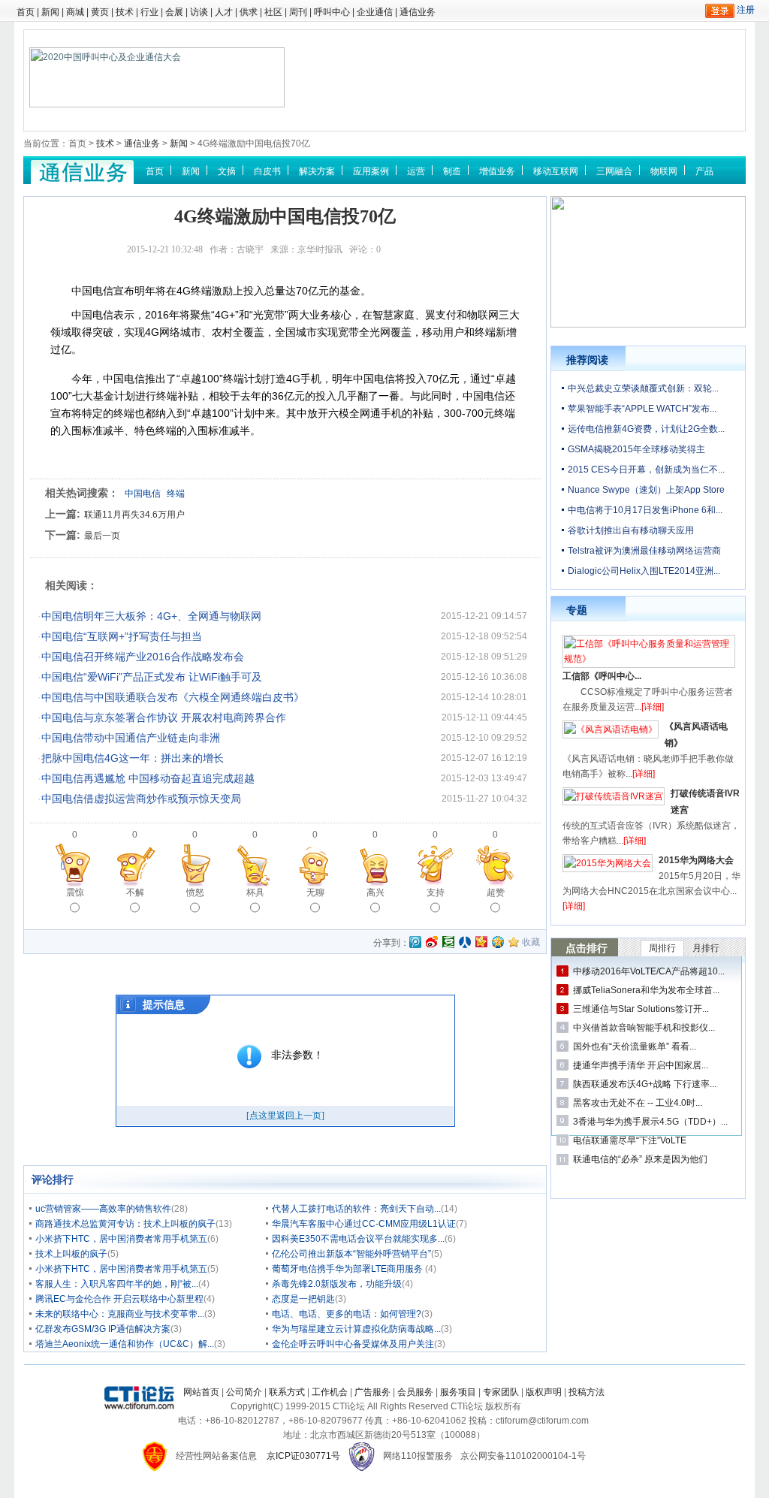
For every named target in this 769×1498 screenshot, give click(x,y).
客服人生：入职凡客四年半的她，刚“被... (116, 1284)
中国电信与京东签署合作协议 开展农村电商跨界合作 (163, 717)
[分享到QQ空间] (498, 942)
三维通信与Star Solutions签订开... (641, 1009)
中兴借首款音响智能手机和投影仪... (644, 1027)
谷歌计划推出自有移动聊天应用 (631, 530)
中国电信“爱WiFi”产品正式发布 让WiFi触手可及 (151, 677)
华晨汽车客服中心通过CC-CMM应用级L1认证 (364, 1224)
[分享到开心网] (481, 942)
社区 (273, 12)
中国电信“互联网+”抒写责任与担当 (121, 636)
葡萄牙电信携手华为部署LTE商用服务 (348, 1269)
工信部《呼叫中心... (601, 676)
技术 (125, 12)
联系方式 (287, 1392)
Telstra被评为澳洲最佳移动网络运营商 (644, 550)
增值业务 (497, 171)
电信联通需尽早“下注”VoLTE (629, 1140)
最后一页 (102, 535)
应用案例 (371, 171)
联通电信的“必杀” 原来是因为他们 (640, 1159)
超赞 (496, 892)
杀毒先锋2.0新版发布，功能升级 (337, 1284)
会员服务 (415, 1392)
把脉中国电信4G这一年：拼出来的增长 (132, 758)
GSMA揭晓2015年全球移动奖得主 (636, 449)
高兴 (375, 892)
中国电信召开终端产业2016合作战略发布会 (142, 657)
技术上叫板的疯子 (71, 1254)
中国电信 (143, 493)
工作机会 (330, 1392)
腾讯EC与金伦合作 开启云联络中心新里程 (119, 1299)
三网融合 (614, 171)
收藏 (531, 942)
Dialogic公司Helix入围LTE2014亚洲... (644, 571)
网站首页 (201, 1392)
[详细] (652, 707)
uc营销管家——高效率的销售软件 (103, 1209)
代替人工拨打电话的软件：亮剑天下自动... (356, 1209)
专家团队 (501, 1392)
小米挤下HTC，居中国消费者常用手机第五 (121, 1239)
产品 (704, 171)
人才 (224, 12)
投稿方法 (586, 1392)
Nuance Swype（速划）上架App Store (646, 490)
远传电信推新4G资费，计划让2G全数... (646, 429)
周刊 (298, 12)
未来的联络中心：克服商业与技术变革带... (119, 1314)
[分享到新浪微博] (432, 942)
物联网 (663, 171)
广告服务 (372, 1392)
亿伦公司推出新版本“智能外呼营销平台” (351, 1254)
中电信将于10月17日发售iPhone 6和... (645, 510)
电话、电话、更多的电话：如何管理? (346, 1314)
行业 (149, 12)
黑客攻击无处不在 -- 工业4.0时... (637, 1103)
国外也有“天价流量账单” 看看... (634, 1046)
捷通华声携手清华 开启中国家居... (640, 1065)
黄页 (100, 12)
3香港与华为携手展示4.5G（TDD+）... (650, 1121)
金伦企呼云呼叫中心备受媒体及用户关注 (353, 1344)
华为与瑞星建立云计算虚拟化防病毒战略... (356, 1329)
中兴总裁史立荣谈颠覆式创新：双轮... (643, 388)
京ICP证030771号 (303, 1456)
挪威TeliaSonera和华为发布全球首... (646, 990)
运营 (416, 171)
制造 (452, 171)
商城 (75, 12)
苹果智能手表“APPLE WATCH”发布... (642, 408)
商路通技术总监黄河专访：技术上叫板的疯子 (125, 1224)
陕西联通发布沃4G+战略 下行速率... (644, 1084)
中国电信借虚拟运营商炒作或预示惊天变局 (141, 799)
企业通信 (375, 12)
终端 (176, 493)
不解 (135, 892)
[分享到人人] (465, 942)
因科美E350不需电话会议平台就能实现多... (358, 1239)
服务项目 (458, 1392)
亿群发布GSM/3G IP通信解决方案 (102, 1329)
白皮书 (267, 171)
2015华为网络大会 (696, 860)
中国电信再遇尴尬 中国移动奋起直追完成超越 (148, 778)
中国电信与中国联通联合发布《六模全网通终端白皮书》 (172, 697)
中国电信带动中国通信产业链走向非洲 (130, 738)
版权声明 (544, 1392)
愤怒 (195, 892)
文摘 (227, 171)
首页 (26, 12)
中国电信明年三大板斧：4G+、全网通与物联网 (151, 616)
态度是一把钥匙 (303, 1299)
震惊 (75, 892)
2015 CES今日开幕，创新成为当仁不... (646, 469)
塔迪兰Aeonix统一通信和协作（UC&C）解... (124, 1344)
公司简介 (244, 1392)
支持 (436, 892)
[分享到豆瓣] (448, 942)
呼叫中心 (332, 12)
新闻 (50, 12)
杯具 (255, 892)
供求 (249, 12)
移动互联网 (555, 171)
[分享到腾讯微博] (415, 943)
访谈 (199, 12)
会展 (174, 12)
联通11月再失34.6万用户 (134, 514)
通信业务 (418, 12)
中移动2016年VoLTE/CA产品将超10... (649, 971)
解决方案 (317, 171)
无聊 (315, 892)
